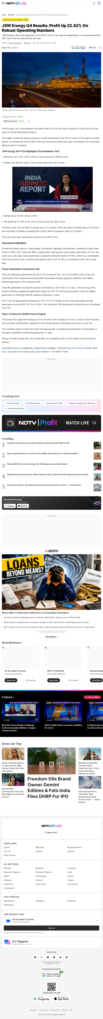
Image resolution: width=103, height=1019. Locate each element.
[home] (16, 2)
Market (43, 348)
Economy (71, 868)
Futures (39, 851)
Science (39, 880)
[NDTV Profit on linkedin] (54, 957)
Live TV (7, 851)
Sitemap (64, 1010)
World (6, 876)
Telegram (40, 901)
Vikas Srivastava (15, 43)
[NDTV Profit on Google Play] (41, 998)
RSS (71, 1010)
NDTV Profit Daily (55, 671)
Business (16, 348)
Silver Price (41, 884)
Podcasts (71, 901)
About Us (34, 1010)
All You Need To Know (15, 671)
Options (71, 851)
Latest (38, 351)
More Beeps (51, 637)
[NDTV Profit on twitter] (41, 957)
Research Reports (12, 872)
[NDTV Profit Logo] (51, 825)
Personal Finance (75, 348)
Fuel (4, 351)
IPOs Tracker (10, 855)
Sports (70, 876)
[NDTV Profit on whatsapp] (66, 957)
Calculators (9, 888)
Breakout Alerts (74, 847)
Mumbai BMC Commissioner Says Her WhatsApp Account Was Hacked (13, 793)
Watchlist (40, 847)
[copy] (100, 47)
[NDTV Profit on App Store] (61, 998)
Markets (27, 43)
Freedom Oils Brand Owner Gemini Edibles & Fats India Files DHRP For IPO (49, 787)
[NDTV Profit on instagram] (47, 957)
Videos (70, 880)
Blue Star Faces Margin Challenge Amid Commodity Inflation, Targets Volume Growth (19, 728)
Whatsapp (8, 905)
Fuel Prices (72, 884)
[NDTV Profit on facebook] (35, 957)
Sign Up (51, 928)
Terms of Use (43, 1010)
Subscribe (11, 680)
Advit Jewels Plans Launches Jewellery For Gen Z (63, 726)
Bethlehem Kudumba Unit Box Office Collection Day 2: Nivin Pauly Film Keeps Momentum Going (89, 768)
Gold (9, 351)
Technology (41, 876)
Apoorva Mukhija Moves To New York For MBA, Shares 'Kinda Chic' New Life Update (13, 767)
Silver (20, 351)
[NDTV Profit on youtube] (60, 957)
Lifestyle (8, 880)
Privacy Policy (54, 1010)
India (69, 872)
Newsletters (9, 901)
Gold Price (8, 884)
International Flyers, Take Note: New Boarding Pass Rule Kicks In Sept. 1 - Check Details (89, 796)
